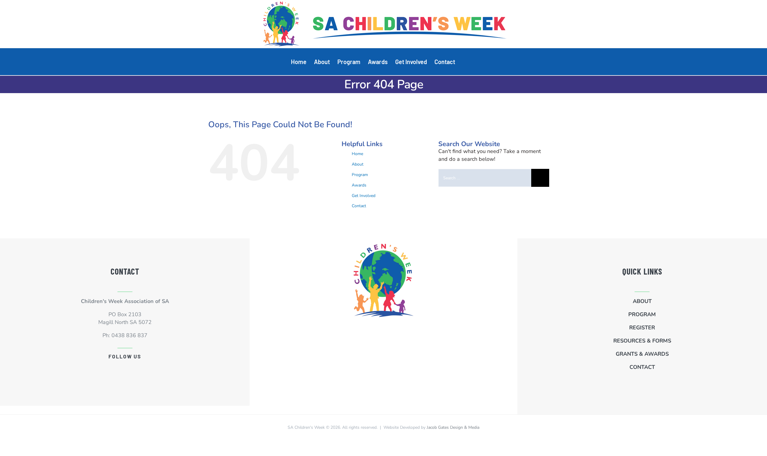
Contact (359, 206)
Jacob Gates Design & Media (453, 427)
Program (360, 175)
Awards (359, 185)
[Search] (466, 61)
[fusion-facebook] (125, 368)
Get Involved (363, 196)
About (357, 164)
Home (357, 154)
